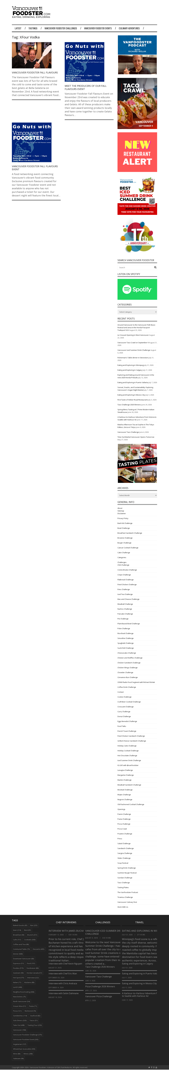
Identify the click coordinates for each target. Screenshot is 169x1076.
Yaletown (18, 1058)
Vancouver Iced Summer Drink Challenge (134, 350)
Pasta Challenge (124, 819)
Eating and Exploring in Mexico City (131, 395)
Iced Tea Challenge (125, 594)
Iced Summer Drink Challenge (129, 760)
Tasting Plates (123, 887)
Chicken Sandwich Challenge (129, 662)
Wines (28, 1053)
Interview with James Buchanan (69, 930)
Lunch (17, 987)
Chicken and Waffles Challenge (130, 658)
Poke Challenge (124, 628)
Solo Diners (19, 1020)
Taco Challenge (124, 882)
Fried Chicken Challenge (127, 584)
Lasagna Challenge (125, 770)
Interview (33, 977)
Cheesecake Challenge (127, 653)
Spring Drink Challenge (127, 868)
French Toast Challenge (127, 731)
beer (17, 930)
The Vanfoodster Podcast (128, 892)
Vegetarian (19, 1044)
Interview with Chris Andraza (63, 983)
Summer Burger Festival (127, 873)
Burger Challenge (124, 543)
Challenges (122, 562)
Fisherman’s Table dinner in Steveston (133, 357)
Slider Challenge (124, 858)
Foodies (18, 968)
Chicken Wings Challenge (128, 667)
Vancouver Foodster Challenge (27, 1034)
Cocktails (29, 939)
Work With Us (123, 907)
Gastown (18, 973)
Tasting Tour (35, 1025)
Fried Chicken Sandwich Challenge (131, 736)
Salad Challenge (124, 843)
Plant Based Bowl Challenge (129, 623)
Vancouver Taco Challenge (128, 432)
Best (27, 930)
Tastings (33, 28)
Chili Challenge (123, 565)
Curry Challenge (124, 711)
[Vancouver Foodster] (31, 16)
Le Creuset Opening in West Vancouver (133, 335)
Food (31, 963)
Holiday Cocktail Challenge (128, 750)
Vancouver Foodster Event (25, 1039)
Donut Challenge (124, 716)
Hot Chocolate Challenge (127, 755)
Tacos (33, 1020)
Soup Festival (123, 863)
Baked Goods (20, 925)
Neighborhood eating (23, 992)
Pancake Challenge (125, 614)
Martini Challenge (125, 780)
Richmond (30, 1011)
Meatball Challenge (125, 604)
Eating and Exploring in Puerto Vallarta (133, 382)
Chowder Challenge (125, 672)
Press (120, 838)
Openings (121, 809)
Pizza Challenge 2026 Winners (100, 986)
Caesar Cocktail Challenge (128, 547)
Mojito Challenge (124, 794)
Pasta (33, 1006)
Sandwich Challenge (126, 848)
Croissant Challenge (126, 706)
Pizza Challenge (124, 824)
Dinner (18, 954)
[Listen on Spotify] (137, 299)
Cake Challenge (124, 552)
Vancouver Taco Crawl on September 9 (133, 342)
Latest (18, 28)
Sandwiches (20, 1015)
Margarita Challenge (126, 775)
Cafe (17, 939)
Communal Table (21, 949)
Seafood (35, 1015)
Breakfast (18, 935)
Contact (121, 692)
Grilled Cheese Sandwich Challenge (132, 741)
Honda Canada (34, 973)
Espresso (18, 963)
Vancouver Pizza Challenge (98, 996)
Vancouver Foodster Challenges (60, 28)
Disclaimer (122, 513)
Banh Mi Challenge (125, 523)
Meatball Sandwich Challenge (129, 785)
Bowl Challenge (124, 528)
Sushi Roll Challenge (126, 648)
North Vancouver (21, 1001)
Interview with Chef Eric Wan (63, 973)
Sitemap (121, 511)
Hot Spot (18, 977)
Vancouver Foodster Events (98, 28)
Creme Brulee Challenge (127, 570)
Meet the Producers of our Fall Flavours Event (86, 87)
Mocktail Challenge (125, 790)
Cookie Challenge (125, 697)
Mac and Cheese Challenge (128, 599)
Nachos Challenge (125, 609)
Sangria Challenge (125, 853)
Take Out (18, 1025)
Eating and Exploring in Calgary (130, 370)
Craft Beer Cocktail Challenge (129, 702)
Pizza (17, 1011)
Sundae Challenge (125, 877)
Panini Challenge (124, 814)
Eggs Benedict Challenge (127, 721)
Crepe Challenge (124, 575)
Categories (122, 557)
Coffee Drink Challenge (127, 687)
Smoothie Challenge (126, 638)
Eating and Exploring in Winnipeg (131, 365)
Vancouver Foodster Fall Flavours (35, 72)
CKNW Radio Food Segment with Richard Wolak (136, 682)
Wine (16, 1053)
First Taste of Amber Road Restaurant (132, 400)
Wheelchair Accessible (24, 1049)
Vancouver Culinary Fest (127, 902)
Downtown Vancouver (23, 958)
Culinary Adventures (129, 28)
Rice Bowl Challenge (125, 633)
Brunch (32, 935)
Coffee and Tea (21, 944)
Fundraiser (33, 968)
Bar (33, 925)
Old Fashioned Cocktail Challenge (131, 804)
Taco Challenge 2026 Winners (129, 404)
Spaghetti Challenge (126, 643)
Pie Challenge (123, 618)
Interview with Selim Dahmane (64, 993)
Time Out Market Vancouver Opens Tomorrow (136, 437)
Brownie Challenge (125, 538)
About (120, 508)
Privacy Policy (123, 518)
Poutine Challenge (125, 833)
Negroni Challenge (125, 799)
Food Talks (122, 726)
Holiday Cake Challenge (127, 746)
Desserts (38, 949)
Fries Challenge (124, 589)
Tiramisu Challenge (125, 897)
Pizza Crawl (122, 829)
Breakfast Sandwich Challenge (130, 533)
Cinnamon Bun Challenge (128, 677)
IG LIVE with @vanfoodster (128, 765)
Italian (17, 982)
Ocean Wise (19, 1006)
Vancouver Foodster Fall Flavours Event (35, 168)
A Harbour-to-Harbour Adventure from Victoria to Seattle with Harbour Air (145, 995)
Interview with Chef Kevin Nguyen (65, 963)
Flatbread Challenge (126, 579)
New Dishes (19, 996)
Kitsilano (29, 982)
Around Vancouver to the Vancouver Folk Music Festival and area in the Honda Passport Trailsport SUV (136, 327)
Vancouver (19, 1030)
